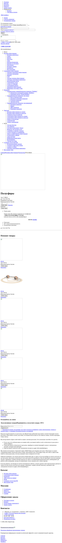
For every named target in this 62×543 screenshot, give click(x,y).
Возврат (9, 10)
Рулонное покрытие (15, 100)
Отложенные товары (9, 20)
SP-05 (2, 261)
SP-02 (2, 350)
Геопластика (21, 152)
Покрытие (7, 90)
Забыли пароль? (9, 30)
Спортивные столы (12, 82)
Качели (9, 57)
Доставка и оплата (12, 12)
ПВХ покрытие (14, 107)
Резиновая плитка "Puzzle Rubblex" (20, 94)
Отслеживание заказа (6, 25)
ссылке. (34, 219)
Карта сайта (7, 492)
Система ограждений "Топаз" (15, 128)
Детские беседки (11, 125)
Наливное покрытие (16, 104)
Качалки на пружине (13, 63)
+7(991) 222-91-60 (9, 514)
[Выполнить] (28, 25)
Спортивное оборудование (11, 71)
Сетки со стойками (12, 84)
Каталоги (6, 5)
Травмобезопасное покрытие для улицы (18, 95)
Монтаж (6, 3)
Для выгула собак (12, 141)
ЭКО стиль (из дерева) (10, 478)
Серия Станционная (12, 122)
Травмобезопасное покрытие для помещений (19, 103)
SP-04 (2, 291)
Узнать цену (4, 205)
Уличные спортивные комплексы (16, 79)
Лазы (8, 60)
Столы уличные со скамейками (15, 132)
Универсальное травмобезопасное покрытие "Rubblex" (22, 91)
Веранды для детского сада (14, 129)
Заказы (6, 17)
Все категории (11, 69)
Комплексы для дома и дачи (14, 88)
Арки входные (11, 136)
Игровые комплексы (12, 55)
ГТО (8, 76)
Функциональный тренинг (14, 144)
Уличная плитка (14, 101)
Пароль (3, 30)
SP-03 (2, 321)
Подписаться (4, 428)
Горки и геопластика (13, 119)
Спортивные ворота (12, 85)
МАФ (5, 479)
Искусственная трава (16, 97)
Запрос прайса (8, 8)
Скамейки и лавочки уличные (15, 131)
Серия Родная (11, 120)
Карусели (9, 59)
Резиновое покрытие (16, 109)
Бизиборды (10, 68)
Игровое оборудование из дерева (16, 112)
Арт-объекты (10, 126)
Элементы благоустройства (14, 114)
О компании (7, 489)
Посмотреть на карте (9, 519)
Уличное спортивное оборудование (17, 72)
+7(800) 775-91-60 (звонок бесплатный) (15, 513)
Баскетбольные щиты (13, 81)
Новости (6, 6)
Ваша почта (4, 28)
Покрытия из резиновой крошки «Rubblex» (22, 93)
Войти (2, 26)
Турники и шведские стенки (15, 145)
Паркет (12, 106)
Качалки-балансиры (12, 62)
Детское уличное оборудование (15, 78)
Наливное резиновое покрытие (19, 98)
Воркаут (9, 75)
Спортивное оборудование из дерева (17, 116)
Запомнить (5, 34)
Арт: (2, 197)
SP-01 (2, 380)
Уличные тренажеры (12, 74)
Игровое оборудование (10, 53)
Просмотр (3, 267)
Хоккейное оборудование (14, 87)
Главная (3, 152)
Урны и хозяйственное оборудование (17, 133)
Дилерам (6, 2)
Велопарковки (11, 139)
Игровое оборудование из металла (16, 113)
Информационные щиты (14, 138)
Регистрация (7, 26)
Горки (8, 56)
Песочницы (10, 65)
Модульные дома (8, 150)
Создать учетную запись (7, 31)
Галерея (6, 493)
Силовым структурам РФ (11, 142)
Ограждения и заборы (13, 135)
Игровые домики (12, 66)
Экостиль (6, 110)
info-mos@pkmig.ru (9, 517)
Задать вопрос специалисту (11, 503)
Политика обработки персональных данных (13, 530)
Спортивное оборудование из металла (17, 117)
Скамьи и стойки (12, 147)
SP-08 (2, 410)
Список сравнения (9, 19)
